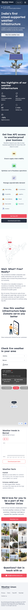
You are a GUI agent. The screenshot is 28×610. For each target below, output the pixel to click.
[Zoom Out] (19, 423)
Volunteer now (14, 519)
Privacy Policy (11, 603)
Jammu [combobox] (5, 356)
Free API (19, 2)
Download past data (14, 220)
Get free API (14, 216)
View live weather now (12, 35)
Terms (8, 593)
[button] (14, 250)
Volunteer (21, 593)
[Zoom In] (22, 423)
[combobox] (14, 360)
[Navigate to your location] (25, 423)
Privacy (3, 593)
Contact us (4, 596)
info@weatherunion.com (15, 575)
